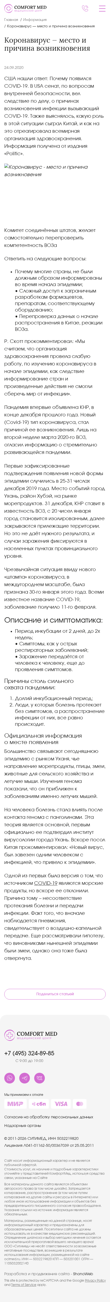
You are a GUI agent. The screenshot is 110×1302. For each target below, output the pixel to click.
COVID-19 (45, 883)
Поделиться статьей (55, 994)
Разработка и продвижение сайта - (48, 1274)
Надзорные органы (22, 1126)
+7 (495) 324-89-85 (29, 1053)
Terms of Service (23, 1284)
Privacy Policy (95, 1280)
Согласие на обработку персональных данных (48, 1117)
